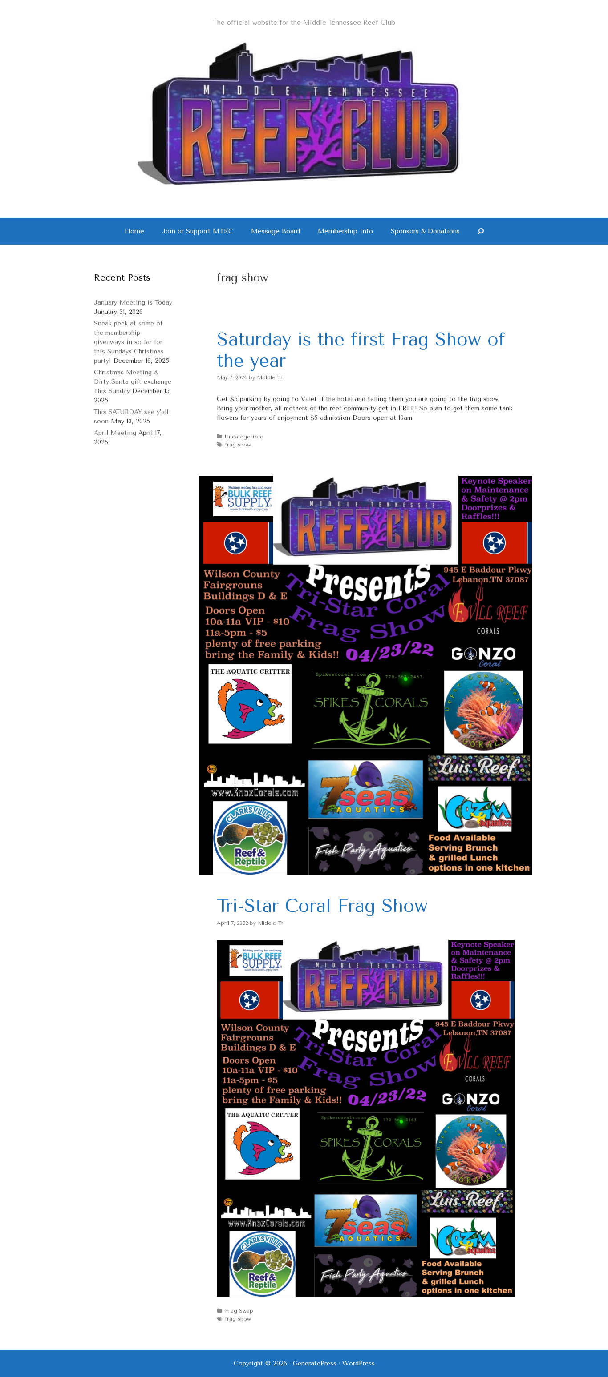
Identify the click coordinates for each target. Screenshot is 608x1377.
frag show (238, 445)
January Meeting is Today (133, 302)
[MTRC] (304, 113)
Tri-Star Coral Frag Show (322, 905)
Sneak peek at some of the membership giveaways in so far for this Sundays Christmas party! (129, 342)
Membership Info (345, 231)
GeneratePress (314, 1363)
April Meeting (115, 433)
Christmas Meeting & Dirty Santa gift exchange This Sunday (132, 382)
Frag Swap (239, 1311)
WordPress (358, 1363)
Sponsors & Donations (425, 231)
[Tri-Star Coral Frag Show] (365, 873)
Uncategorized (244, 437)
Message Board (275, 231)
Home (134, 231)
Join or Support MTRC (197, 231)
